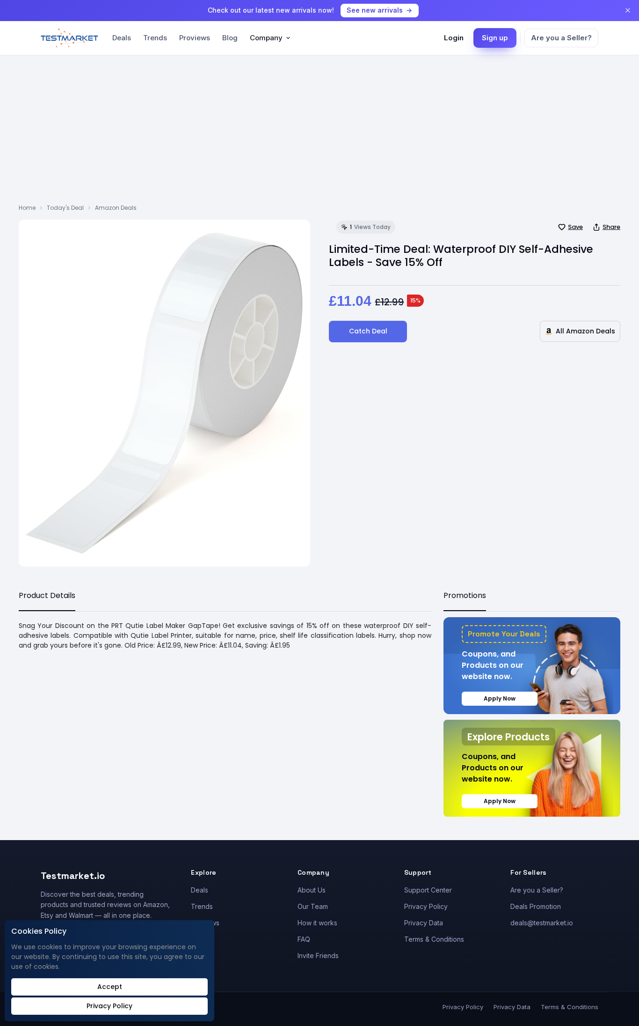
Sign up (495, 37)
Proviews (194, 37)
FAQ (304, 939)
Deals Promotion (535, 906)
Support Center (428, 890)
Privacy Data (423, 923)
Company (266, 37)
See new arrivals (375, 10)
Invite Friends (318, 956)
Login (454, 37)
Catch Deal (368, 331)
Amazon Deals (116, 208)
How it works (317, 923)
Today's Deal (65, 208)
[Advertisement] (319, 133)
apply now (500, 698)
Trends (155, 37)
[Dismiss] (627, 10)
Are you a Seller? (561, 37)
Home (27, 208)
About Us (312, 890)
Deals (121, 37)
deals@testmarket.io (541, 923)
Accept (109, 986)
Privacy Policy (426, 906)
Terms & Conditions (434, 939)
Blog (230, 37)
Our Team (313, 906)
